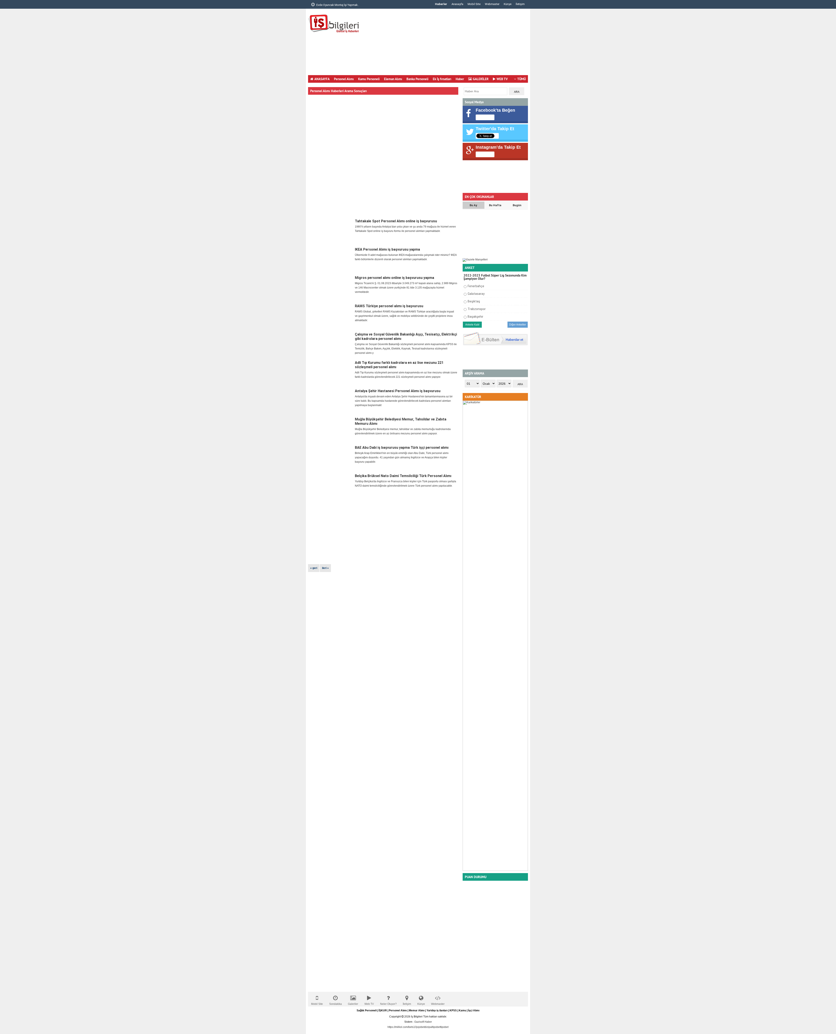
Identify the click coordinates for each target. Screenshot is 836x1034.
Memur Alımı (417, 1010)
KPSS (453, 1010)
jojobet (420, 1027)
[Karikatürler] (495, 870)
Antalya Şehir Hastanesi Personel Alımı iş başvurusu (397, 391)
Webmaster (492, 4)
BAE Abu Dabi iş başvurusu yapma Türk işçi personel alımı (401, 447)
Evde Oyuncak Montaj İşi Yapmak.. (337, 5)
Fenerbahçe (476, 286)
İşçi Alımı (473, 1010)
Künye (507, 4)
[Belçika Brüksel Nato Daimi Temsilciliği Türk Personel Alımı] (331, 486)
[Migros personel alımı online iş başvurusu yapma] (331, 288)
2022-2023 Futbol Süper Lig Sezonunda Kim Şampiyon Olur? (495, 277)
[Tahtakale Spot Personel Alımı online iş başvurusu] (331, 231)
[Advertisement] (448, 43)
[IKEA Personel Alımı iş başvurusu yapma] (331, 259)
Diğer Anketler (517, 324)
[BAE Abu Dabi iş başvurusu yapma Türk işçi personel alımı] (331, 457)
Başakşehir (475, 316)
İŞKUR (383, 1010)
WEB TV (502, 79)
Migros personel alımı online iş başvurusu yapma (394, 278)
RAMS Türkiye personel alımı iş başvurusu (389, 306)
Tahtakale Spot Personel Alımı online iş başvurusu (396, 221)
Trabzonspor (477, 309)
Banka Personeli (417, 79)
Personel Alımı (344, 79)
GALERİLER (481, 79)
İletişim (520, 4)
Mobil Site (474, 4)
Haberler (441, 4)
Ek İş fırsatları (442, 79)
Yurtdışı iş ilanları (437, 1010)
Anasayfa (457, 4)
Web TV (369, 1003)
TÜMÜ (521, 79)
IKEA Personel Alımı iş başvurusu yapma (387, 249)
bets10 (412, 1027)
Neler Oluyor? (388, 1003)
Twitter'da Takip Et (495, 128)
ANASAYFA (322, 79)
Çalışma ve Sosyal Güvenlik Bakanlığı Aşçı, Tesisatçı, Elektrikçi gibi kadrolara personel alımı (406, 336)
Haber (460, 79)
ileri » (325, 568)
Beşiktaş (474, 301)
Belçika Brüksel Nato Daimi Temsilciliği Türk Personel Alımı (403, 476)
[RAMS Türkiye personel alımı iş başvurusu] (331, 316)
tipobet (436, 1027)
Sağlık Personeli (367, 1010)
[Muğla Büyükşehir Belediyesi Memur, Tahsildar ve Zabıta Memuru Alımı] (331, 429)
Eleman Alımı (393, 79)
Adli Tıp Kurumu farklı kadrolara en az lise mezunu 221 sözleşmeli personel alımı (399, 365)
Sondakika (335, 1003)
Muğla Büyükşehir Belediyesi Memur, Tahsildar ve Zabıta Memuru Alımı (400, 421)
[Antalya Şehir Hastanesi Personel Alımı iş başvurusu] (331, 401)
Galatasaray (476, 293)
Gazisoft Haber (423, 1021)
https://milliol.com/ (398, 1027)
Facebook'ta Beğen (495, 110)
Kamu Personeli (369, 79)
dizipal (428, 1027)
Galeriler (353, 1003)
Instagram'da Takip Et (498, 147)
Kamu (462, 1010)
